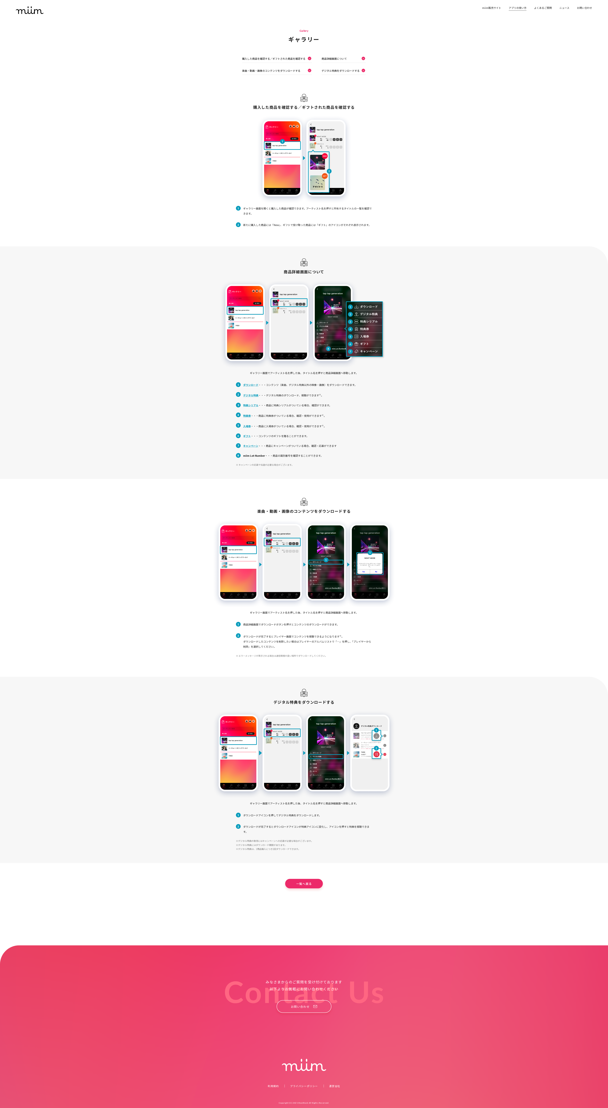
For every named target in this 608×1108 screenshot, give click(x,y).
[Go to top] (601, 939)
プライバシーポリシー (304, 1086)
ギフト (247, 436)
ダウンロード (250, 385)
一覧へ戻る (304, 884)
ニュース (564, 8)
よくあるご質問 (543, 8)
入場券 (247, 426)
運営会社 (334, 1086)
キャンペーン (250, 446)
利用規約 (273, 1086)
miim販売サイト (491, 8)
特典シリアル (250, 405)
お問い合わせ (584, 8)
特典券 (247, 416)
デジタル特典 (250, 395)
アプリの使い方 (517, 8)
